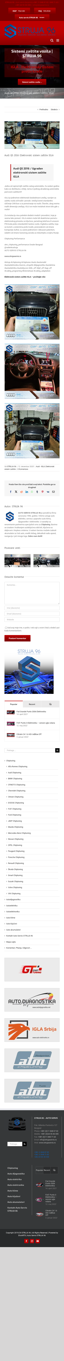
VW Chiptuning (14, 893)
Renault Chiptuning (16, 863)
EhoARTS (22, 1235)
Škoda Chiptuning (15, 869)
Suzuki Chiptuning (15, 881)
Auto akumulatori (13, 930)
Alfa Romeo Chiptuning (17, 766)
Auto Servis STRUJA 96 (36, 1235)
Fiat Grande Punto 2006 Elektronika (31, 711)
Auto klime (10, 918)
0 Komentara (23, 469)
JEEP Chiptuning (15, 821)
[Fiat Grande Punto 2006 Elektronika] (11, 712)
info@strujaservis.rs (41, 5)
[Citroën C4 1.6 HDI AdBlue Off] (11, 734)
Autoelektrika (11, 905)
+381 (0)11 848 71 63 (47, 1137)
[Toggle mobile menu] (58, 40)
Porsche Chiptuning (16, 857)
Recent (32, 704)
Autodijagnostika (13, 899)
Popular (13, 704)
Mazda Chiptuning (15, 827)
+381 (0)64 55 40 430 (49, 1134)
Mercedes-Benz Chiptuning (19, 833)
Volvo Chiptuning (15, 887)
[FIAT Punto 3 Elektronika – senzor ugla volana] (11, 723)
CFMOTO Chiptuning (16, 785)
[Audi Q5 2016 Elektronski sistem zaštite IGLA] (32, 311)
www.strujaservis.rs (12, 256)
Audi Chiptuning (14, 772)
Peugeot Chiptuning (16, 851)
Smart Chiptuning (15, 875)
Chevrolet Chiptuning (16, 791)
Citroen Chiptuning (15, 797)
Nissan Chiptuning (15, 839)
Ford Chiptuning (14, 815)
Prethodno (43, 109)
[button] (6, 561)
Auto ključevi (11, 924)
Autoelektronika (12, 911)
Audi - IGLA (40, 466)
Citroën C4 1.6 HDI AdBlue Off (29, 734)
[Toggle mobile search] (51, 40)
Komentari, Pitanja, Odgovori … (19, 948)
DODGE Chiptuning (16, 803)
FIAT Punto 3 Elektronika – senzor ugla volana (36, 723)
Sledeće (54, 109)
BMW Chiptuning (15, 778)
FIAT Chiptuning (14, 809)
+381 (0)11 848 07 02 (49, 1131)
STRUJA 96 (11, 466)
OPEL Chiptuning (15, 845)
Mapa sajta (11, 942)
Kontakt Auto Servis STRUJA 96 (19, 936)
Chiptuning (10, 761)
